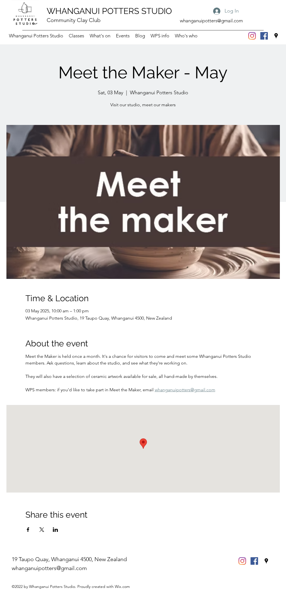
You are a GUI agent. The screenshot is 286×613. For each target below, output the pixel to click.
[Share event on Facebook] (28, 529)
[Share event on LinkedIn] (55, 529)
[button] (160, 36)
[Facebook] (264, 36)
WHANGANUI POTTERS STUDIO (109, 11)
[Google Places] (276, 36)
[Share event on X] (41, 529)
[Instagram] (252, 36)
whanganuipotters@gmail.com (211, 20)
